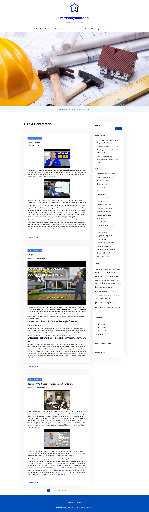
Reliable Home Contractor (105, 242)
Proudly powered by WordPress (64, 507)
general (108, 283)
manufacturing (107, 295)
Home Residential (102, 222)
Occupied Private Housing (105, 225)
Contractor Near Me (103, 184)
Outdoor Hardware (103, 229)
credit (96, 280)
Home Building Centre (104, 205)
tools (108, 311)
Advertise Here (102, 328)
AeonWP (92, 507)
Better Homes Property (43, 29)
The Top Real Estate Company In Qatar (107, 160)
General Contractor (103, 198)
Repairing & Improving (92, 29)
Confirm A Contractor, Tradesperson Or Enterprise (51, 384)
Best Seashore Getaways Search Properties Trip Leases (107, 141)
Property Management (104, 236)
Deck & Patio (101, 187)
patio (96, 298)
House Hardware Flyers (104, 156)
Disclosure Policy (103, 331)
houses (104, 292)
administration (103, 269)
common (113, 272)
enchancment (105, 280)
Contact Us (101, 324)
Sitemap (100, 334)
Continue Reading (33, 237)
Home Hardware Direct (104, 208)
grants (113, 283)
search (97, 311)
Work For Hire (34, 142)
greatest (118, 283)
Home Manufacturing (104, 215)
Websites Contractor (103, 256)
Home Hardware (75, 29)
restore (117, 307)
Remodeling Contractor (104, 246)
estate (118, 280)
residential (109, 308)
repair (108, 303)
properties (107, 298)
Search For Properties (104, 253)
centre (103, 272)
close (108, 272)
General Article (108, 29)
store (104, 311)
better (114, 269)
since (101, 311)
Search (97, 126)
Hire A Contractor (35, 138)
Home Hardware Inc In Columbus (107, 146)
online (117, 295)
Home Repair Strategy (104, 218)
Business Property (103, 180)
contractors (112, 276)
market (113, 295)
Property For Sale (102, 232)
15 (59, 490)
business (98, 273)
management (99, 295)
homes (113, 287)
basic (110, 269)
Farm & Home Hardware (105, 191)
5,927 (30, 255)
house (98, 291)
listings (114, 292)
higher (108, 287)
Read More (63, 229)
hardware (100, 287)
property (100, 302)
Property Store (102, 239)
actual (96, 269)
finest (96, 283)
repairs (114, 303)
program (101, 298)
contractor (100, 276)
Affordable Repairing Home (106, 174)
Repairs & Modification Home (106, 249)
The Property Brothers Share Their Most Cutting (108, 151)
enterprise (112, 280)
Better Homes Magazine (105, 177)
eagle (100, 280)
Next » (64, 490)
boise (118, 269)
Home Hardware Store (104, 211)
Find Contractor (60, 29)
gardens (102, 283)
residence (100, 307)
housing (109, 292)
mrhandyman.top (74, 17)
